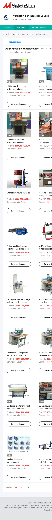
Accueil (8, 27)
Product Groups (14, 42)
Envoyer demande (19, 104)
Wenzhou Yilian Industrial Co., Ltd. (31, 15)
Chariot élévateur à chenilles (18, 192)
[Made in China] (19, 5)
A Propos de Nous (39, 27)
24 (16, 487)
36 (22, 487)
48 (28, 487)
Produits (22, 27)
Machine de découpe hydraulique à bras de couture (15, 142)
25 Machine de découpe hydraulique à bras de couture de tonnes (16, 89)
